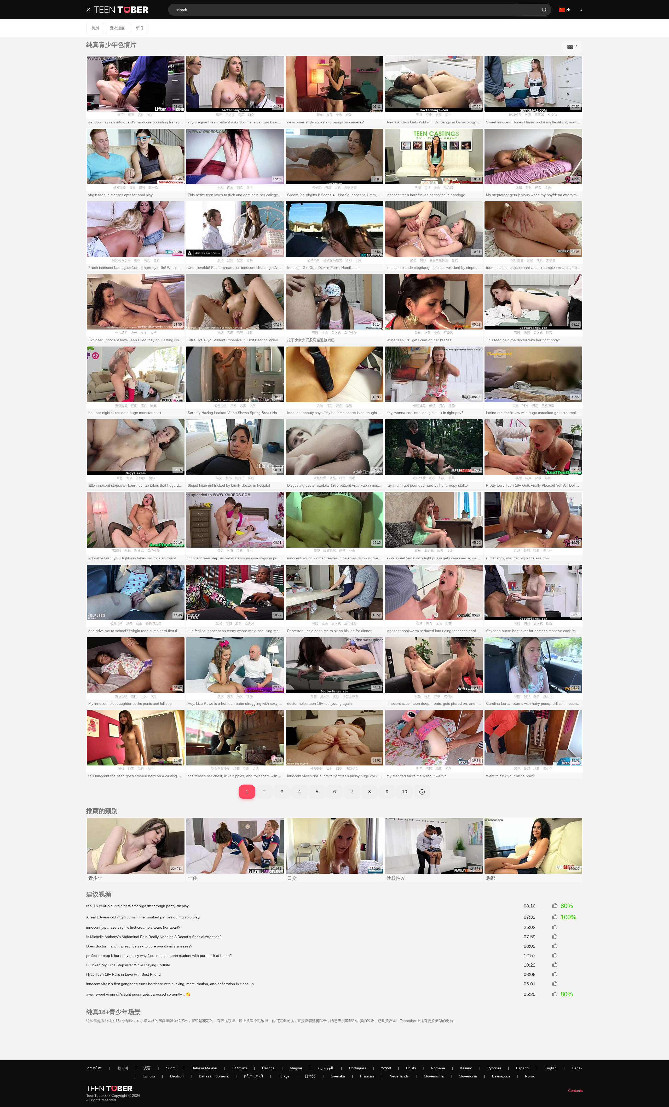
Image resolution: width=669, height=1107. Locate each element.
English (551, 1068)
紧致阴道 (547, 405)
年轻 (548, 478)
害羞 (230, 332)
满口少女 (352, 768)
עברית (386, 1068)
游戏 (448, 768)
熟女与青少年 (121, 260)
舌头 (256, 768)
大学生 (551, 260)
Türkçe (284, 1076)
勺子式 (316, 187)
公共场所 (313, 260)
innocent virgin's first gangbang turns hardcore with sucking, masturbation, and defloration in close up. (170, 984)
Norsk (530, 1076)
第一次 (153, 187)
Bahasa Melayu (204, 1068)
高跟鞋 (116, 551)
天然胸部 (350, 187)
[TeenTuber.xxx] (121, 9)
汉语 (147, 1068)
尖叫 (329, 768)
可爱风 (448, 332)
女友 (144, 332)
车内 (358, 260)
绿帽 (519, 187)
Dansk (577, 1068)
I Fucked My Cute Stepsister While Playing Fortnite (128, 965)
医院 (241, 115)
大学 (153, 332)
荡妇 (348, 260)
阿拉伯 (240, 478)
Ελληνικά (239, 1068)
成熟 (238, 623)
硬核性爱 (515, 115)
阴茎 (153, 405)
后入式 (230, 115)
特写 (525, 405)
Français (367, 1076)
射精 (220, 187)
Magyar (296, 1068)
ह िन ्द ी (253, 1076)
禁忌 (413, 260)
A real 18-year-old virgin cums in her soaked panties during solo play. (143, 917)
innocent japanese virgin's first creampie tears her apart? (133, 927)
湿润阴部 (329, 551)
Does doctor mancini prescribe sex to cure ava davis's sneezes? (139, 946)
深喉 (538, 478)
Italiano (466, 1068)
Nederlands (399, 1076)
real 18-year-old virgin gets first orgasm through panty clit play (137, 906)
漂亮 (240, 332)
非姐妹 (140, 478)
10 (404, 791)
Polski (411, 1068)
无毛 (352, 478)
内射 (230, 187)
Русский (494, 1068)
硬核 (320, 115)
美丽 (320, 405)
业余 (339, 115)
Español (522, 1068)
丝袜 (128, 551)
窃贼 (140, 115)
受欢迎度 (117, 28)
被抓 (150, 115)
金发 (349, 115)
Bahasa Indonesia (214, 1076)
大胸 (150, 768)
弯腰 (131, 115)
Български (501, 1076)
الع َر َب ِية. (326, 1068)
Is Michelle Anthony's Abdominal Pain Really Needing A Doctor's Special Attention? (154, 937)
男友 (230, 696)
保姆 (153, 696)
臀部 (132, 187)
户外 (134, 332)
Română (438, 1068)
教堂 (240, 260)
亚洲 (429, 115)
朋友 (220, 696)
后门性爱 (350, 332)
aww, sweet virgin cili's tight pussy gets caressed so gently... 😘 (138, 994)
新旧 (139, 28)
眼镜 (142, 187)
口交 (251, 115)
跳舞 (140, 768)
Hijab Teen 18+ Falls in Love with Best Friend (123, 974)
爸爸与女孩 (153, 623)
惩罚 (121, 115)
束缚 (427, 187)
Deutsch (177, 1076)
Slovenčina (468, 1076)
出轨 (337, 187)
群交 (249, 551)
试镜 (220, 332)
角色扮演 (121, 696)
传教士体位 (350, 696)
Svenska (338, 1076)
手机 (240, 551)
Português (357, 1068)
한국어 (122, 1068)
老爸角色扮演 (438, 260)
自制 (528, 187)
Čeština (268, 1068)
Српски (149, 1076)
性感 (349, 405)
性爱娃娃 (316, 768)
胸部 (329, 115)
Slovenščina (434, 1076)
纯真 (528, 115)
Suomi (171, 1068)
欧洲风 (139, 551)
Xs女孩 (552, 115)
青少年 (547, 551)
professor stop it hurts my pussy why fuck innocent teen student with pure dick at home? (159, 955)
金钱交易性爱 (332, 260)
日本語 (310, 1076)
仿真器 (539, 115)
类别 (95, 28)
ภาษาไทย (94, 1068)
